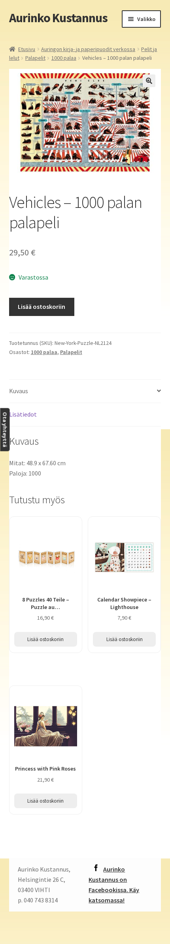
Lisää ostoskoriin (41, 306)
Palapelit (35, 57)
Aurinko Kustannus (58, 18)
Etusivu (26, 49)
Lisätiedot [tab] (23, 414)
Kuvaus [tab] (18, 391)
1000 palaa (63, 57)
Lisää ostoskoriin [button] (45, 639)
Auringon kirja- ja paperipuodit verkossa (88, 49)
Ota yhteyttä (4, 429)
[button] (149, 80)
